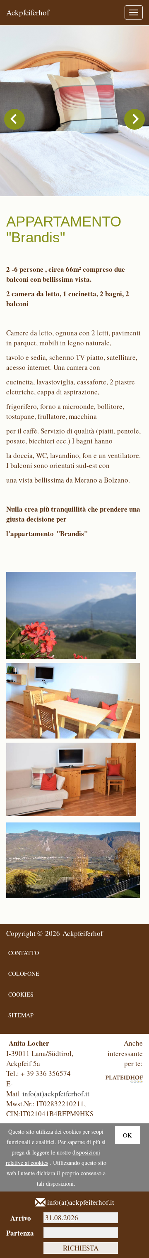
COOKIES (21, 994)
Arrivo (20, 1218)
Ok (127, 1135)
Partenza (18, 1233)
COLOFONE (23, 973)
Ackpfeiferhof (27, 12)
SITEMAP (21, 1015)
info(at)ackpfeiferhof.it (55, 1093)
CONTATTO (23, 953)
